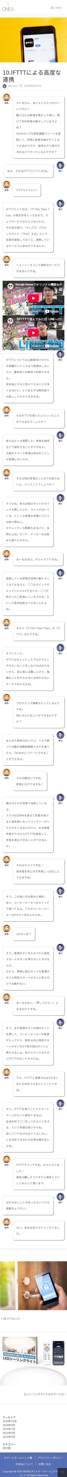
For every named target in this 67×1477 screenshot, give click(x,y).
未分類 (6, 1448)
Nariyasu (13, 85)
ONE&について (24, 1464)
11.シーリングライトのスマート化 (44, 1394)
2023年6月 (9, 1433)
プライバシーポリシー (50, 1458)
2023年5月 (9, 1437)
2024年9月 (9, 1425)
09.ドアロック (11, 1319)
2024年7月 (9, 1429)
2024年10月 (10, 1421)
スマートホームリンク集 (18, 1458)
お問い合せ (44, 1464)
